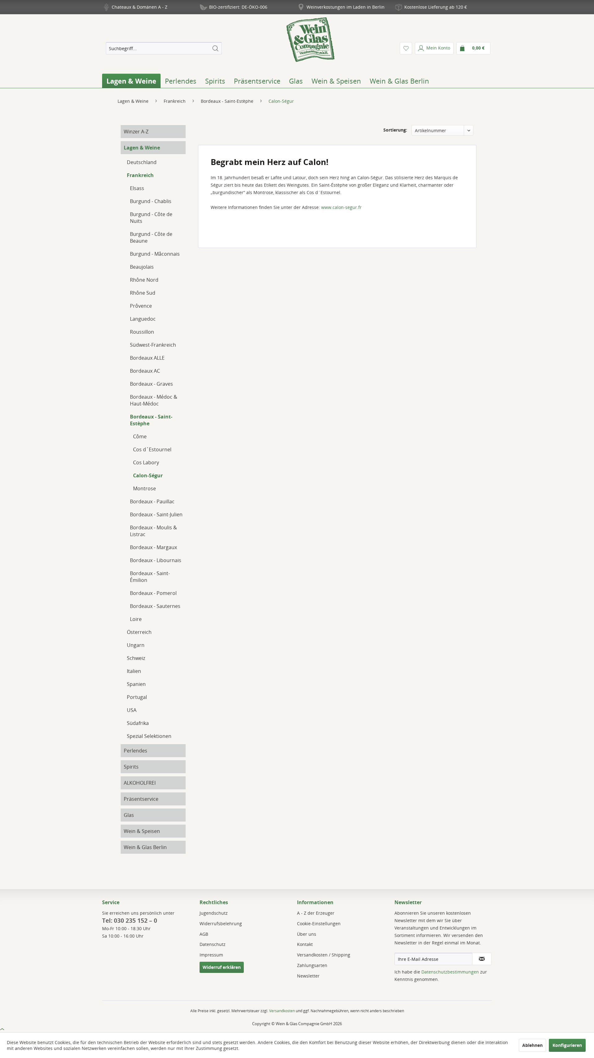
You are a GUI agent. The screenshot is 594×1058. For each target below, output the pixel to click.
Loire (136, 619)
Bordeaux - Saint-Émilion (150, 576)
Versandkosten (282, 1010)
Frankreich (140, 175)
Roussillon (142, 331)
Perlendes (135, 750)
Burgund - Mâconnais (155, 253)
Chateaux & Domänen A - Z (139, 7)
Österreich (139, 632)
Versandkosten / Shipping (323, 955)
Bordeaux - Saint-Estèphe (151, 420)
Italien (134, 671)
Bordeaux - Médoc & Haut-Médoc (153, 400)
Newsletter (308, 976)
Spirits (131, 766)
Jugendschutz (214, 913)
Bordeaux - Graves (151, 383)
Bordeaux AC (145, 370)
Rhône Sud (142, 292)
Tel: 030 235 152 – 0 (129, 921)
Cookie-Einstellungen (319, 923)
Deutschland (142, 162)
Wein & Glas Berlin (145, 847)
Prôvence (141, 305)
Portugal (137, 697)
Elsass (137, 188)
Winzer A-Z (136, 131)
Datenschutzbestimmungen (450, 972)
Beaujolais (142, 266)
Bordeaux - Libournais (155, 560)
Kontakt (305, 944)
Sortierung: (395, 130)
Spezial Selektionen (149, 736)
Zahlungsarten (312, 965)
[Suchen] (215, 48)
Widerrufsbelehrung (221, 923)
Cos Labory (146, 462)
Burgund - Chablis (150, 201)
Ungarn (135, 645)
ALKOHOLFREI (140, 782)
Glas (129, 815)
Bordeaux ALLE (147, 357)
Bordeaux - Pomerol (153, 593)
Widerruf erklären (222, 967)
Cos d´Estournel (152, 449)
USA (131, 710)
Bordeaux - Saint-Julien (156, 514)
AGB (204, 934)
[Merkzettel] (406, 48)
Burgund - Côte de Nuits (151, 217)
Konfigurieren (567, 1045)
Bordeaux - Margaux (153, 547)
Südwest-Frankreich (153, 344)
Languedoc (143, 318)
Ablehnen (532, 1045)
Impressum (211, 955)
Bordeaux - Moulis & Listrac (153, 531)
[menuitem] (164, 48)
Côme (140, 436)
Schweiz (136, 658)
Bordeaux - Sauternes (155, 606)
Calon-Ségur (148, 475)
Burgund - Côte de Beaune (151, 237)
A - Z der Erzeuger (315, 913)
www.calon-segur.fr (341, 207)
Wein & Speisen (142, 831)
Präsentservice (141, 799)
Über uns (306, 934)
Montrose (144, 488)
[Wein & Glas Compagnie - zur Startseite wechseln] (310, 39)
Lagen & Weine (142, 147)
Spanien (136, 684)
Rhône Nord (144, 279)
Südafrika (138, 723)
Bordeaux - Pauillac (152, 501)
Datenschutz (213, 944)
